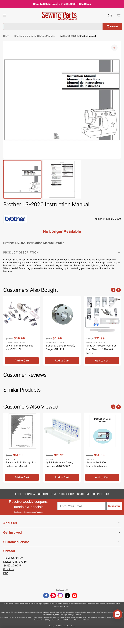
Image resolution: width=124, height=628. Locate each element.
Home (6, 36)
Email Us (8, 569)
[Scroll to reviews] (62, 211)
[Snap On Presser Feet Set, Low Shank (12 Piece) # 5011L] (102, 331)
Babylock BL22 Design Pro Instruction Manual (21, 464)
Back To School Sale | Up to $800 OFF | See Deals (62, 3)
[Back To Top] (119, 623)
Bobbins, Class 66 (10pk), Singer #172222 (60, 347)
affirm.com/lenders (99, 612)
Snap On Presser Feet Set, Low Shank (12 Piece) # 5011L (101, 349)
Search (114, 26)
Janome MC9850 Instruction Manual (97, 464)
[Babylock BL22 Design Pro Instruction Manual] (21, 447)
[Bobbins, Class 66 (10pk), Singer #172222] (61, 331)
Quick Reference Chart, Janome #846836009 (59, 464)
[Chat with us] (109, 15)
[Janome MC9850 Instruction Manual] (102, 447)
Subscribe (114, 506)
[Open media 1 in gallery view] (114, 47)
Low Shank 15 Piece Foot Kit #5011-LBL (20, 347)
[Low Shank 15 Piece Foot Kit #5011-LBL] (21, 331)
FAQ (5, 573)
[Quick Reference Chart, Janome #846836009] (61, 447)
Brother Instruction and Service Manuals (34, 36)
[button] (4, 15)
